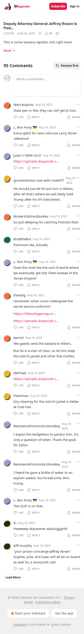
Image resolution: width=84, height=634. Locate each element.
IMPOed (19, 373)
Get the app (64, 613)
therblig (19, 295)
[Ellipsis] (78, 104)
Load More (13, 577)
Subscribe (58, 6)
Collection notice (48, 602)
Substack (20, 624)
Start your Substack (30, 613)
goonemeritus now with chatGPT (38, 180)
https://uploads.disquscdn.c (34, 161)
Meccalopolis (23, 104)
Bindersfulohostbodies (30, 216)
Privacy (69, 597)
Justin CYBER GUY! (27, 155)
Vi (14, 523)
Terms (28, 602)
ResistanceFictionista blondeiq (36, 426)
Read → (9, 50)
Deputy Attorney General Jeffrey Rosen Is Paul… (40, 25)
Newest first (70, 66)
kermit (18, 337)
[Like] (40, 33)
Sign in (75, 6)
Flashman (20, 395)
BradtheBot (22, 239)
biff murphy (22, 545)
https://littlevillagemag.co (33, 313)
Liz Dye (9, 33)
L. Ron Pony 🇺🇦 (25, 127)
